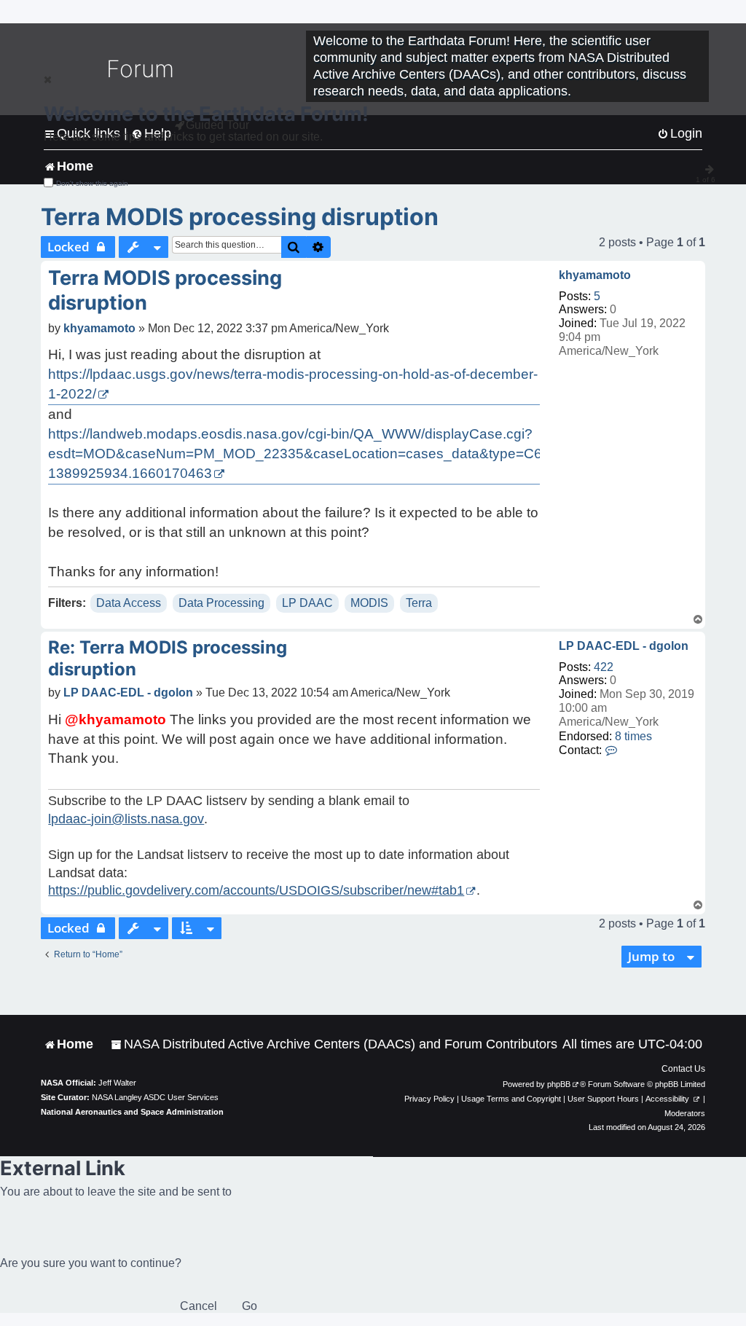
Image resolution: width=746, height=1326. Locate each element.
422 (603, 667)
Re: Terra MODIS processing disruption (167, 658)
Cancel (198, 1306)
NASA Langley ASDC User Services (155, 1097)
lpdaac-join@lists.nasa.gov (126, 819)
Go (249, 1306)
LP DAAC (307, 603)
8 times (633, 736)
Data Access (128, 603)
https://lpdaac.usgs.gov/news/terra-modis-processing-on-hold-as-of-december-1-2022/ (293, 383)
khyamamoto (595, 275)
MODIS (369, 603)
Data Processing (221, 603)
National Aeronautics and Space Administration (132, 1111)
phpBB (558, 1084)
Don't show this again (92, 183)
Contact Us (683, 1069)
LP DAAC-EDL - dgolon (623, 646)
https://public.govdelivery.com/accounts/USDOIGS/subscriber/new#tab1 (256, 890)
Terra (419, 603)
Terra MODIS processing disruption (240, 217)
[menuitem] (334, 1044)
